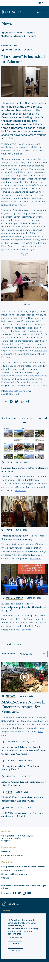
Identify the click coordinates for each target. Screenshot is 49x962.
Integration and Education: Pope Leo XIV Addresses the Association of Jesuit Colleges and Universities (23, 750)
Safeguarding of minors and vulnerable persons (23, 867)
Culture (10, 760)
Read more (20, 490)
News (19, 32)
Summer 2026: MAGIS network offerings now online (24, 469)
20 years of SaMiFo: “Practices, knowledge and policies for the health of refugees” (24, 607)
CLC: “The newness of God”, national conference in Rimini (22, 814)
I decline (15, 943)
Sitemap (5, 878)
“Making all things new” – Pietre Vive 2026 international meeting (22, 537)
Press (9, 792)
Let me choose (15, 937)
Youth (29, 32)
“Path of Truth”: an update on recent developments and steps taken (22, 799)
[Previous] (22, 255)
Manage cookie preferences (14, 874)
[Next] (27, 255)
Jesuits (15, 12)
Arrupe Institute (35, 375)
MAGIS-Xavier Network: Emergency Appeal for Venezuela (23, 706)
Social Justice (24, 50)
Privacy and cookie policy (13, 870)
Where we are (7, 852)
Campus (18, 375)
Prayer (9, 807)
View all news (8, 653)
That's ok (15, 950)
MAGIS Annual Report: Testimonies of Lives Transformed (23, 783)
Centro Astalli (40, 350)
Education (11, 741)
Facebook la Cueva (15, 391)
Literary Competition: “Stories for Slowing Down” (20, 767)
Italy (43, 2)
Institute (5, 375)
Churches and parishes (12, 855)
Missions (11, 696)
